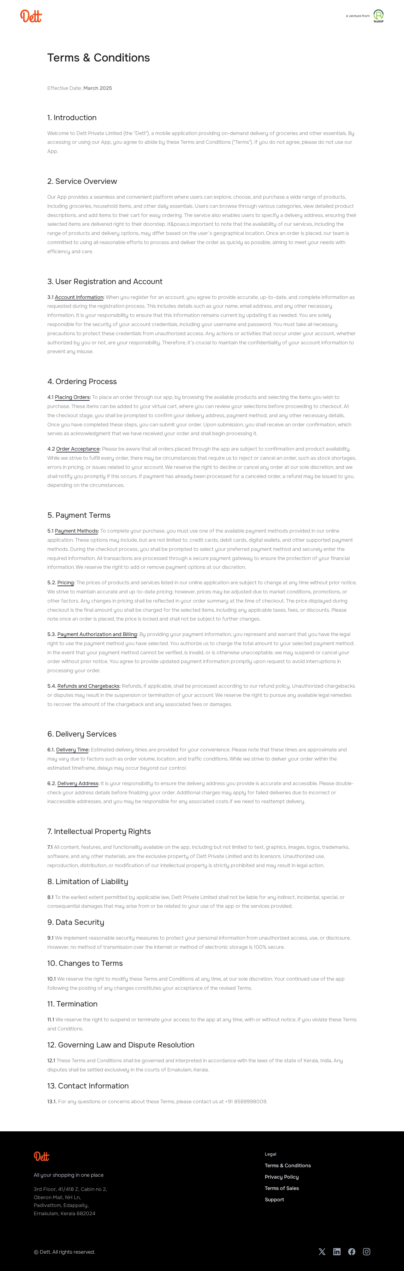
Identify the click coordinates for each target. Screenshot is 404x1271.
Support (274, 1199)
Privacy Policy (282, 1177)
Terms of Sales (282, 1188)
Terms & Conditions (288, 1165)
